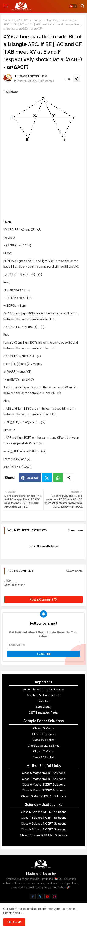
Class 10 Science (43, 734)
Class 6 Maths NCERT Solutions (43, 773)
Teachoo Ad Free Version (43, 695)
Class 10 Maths (43, 728)
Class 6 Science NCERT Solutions (43, 812)
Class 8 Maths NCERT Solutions (43, 784)
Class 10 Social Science (44, 745)
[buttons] (33, 896)
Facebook (32, 477)
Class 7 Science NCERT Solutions (43, 817)
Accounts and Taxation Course (43, 689)
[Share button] (69, 477)
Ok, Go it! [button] (14, 922)
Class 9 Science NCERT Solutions (43, 829)
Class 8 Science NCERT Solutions (43, 823)
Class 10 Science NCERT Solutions (43, 835)
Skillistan (43, 701)
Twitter (47, 477)
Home (7, 20)
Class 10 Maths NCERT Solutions (43, 796)
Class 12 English (44, 757)
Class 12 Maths (43, 751)
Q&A (17, 20)
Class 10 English (44, 739)
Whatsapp (58, 477)
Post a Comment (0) (44, 599)
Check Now (10, 913)
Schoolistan (43, 706)
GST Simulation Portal (43, 712)
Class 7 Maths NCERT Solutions (43, 778)
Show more (75, 530)
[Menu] (5, 6)
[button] (73, 6)
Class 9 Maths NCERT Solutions (43, 790)
